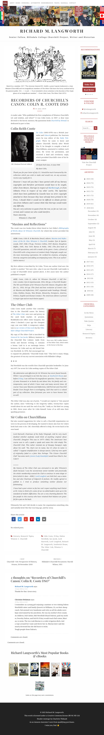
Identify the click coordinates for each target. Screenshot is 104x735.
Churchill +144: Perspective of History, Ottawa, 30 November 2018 (22, 562)
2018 (88, 208)
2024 (88, 183)
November (92, 215)
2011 (88, 287)
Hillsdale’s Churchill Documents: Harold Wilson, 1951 (57, 562)
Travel (57, 3)
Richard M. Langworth (5, 3)
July (90, 232)
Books (18, 3)
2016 (88, 266)
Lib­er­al (47, 135)
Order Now (89, 84)
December (92, 211)
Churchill (25, 3)
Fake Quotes (89, 321)
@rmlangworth (90, 109)
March (90, 248)
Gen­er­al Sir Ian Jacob (19, 337)
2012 (88, 282)
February (91, 253)
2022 (88, 191)
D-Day (20, 378)
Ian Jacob (53, 539)
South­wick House (56, 376)
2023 (88, 187)
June (90, 236)
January (91, 257)
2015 (88, 270)
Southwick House (60, 544)
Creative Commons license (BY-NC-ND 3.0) (63, 715)
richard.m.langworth (90, 113)
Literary (16, 536)
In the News (89, 313)
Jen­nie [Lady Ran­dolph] (39, 456)
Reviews (89, 338)
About (12, 3)
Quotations (89, 317)
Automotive (35, 3)
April (91, 244)
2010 (89, 291)
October (91, 219)
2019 (88, 204)
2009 (88, 295)
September (92, 223)
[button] (86, 94)
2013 (89, 278)
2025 (88, 179)
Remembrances (47, 3)
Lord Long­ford (40, 476)
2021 (88, 195)
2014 (88, 274)
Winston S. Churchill (19, 539)
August (90, 228)
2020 (88, 199)
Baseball (64, 3)
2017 (88, 262)
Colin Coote (48, 536)
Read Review (89, 90)
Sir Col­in (39, 132)
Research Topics (27, 536)
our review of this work (25, 328)
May (90, 240)
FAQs (89, 325)
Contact (72, 3)
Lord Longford (55, 541)
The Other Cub (47, 547)
